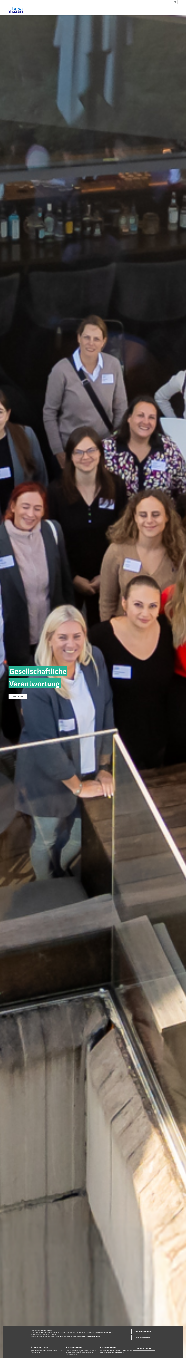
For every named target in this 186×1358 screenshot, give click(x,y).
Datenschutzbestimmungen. (91, 1336)
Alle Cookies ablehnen (143, 1337)
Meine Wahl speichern (144, 1348)
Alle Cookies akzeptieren (143, 1331)
